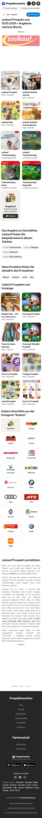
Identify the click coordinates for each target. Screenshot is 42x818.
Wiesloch (10, 252)
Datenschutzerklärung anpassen (21, 803)
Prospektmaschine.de (27, 798)
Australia (28, 782)
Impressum (21, 727)
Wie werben (21, 744)
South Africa (14, 790)
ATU (38, 621)
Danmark (21, 785)
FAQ (21, 705)
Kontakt (21, 709)
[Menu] (38, 3)
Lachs (24, 277)
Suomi (28, 785)
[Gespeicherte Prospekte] (29, 3)
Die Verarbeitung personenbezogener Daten (21, 813)
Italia (15, 787)
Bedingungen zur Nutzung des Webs (21, 808)
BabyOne (26, 621)
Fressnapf (12, 621)
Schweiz (13, 785)
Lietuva (21, 787)
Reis (32, 277)
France (35, 785)
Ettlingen (31, 247)
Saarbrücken (12, 247)
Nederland (29, 787)
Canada (5, 785)
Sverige (5, 790)
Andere (13, 573)
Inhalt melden (21, 714)
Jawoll (4, 621)
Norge (36, 787)
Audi (33, 621)
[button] (34, 3)
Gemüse (15, 277)
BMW (19, 621)
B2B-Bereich (21, 749)
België (35, 782)
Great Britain (7, 787)
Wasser (6, 277)
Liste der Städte (21, 718)
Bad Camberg (12, 257)
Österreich (20, 782)
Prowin (37, 618)
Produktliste (21, 723)
